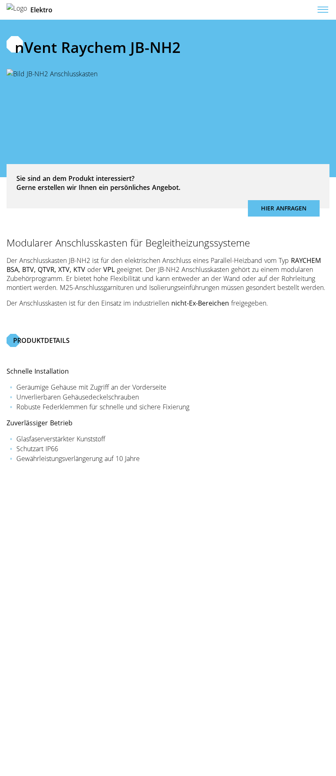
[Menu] (322, 10)
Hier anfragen (283, 208)
